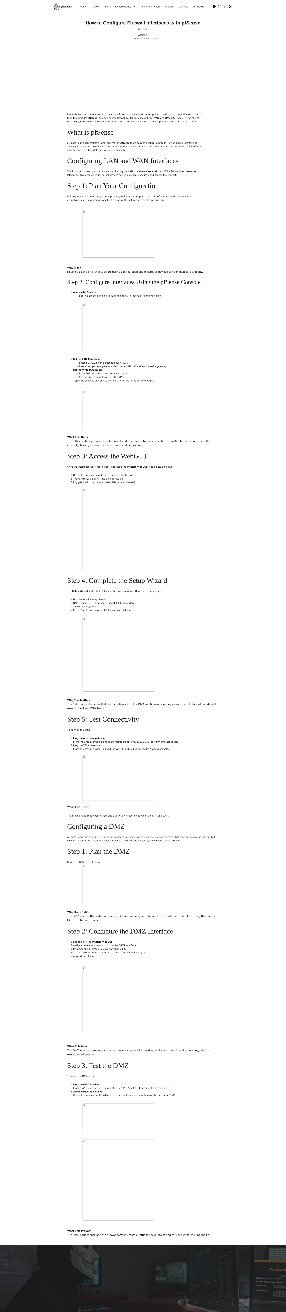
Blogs (107, 6)
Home (83, 6)
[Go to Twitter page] (230, 6)
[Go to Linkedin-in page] (226, 6)
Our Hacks (198, 6)
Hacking (169, 6)
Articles (95, 6)
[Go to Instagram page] (220, 6)
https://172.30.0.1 (90, 478)
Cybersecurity (123, 6)
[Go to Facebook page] (215, 6)
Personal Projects (150, 6)
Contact (183, 6)
